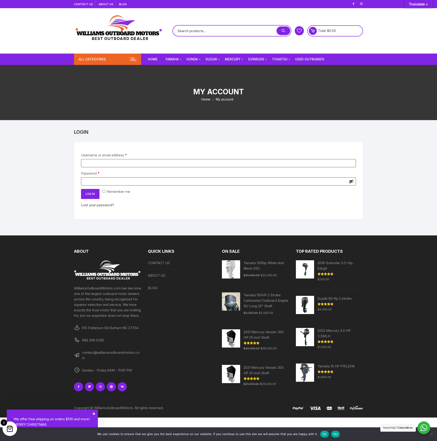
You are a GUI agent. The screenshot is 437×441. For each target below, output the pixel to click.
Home (153, 59)
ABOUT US (106, 4)
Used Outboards (309, 59)
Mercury (233, 59)
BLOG (123, 4)
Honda (192, 59)
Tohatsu (279, 59)
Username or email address (111, 154)
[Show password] (351, 181)
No (335, 434)
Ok (325, 434)
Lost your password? (97, 205)
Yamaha (172, 59)
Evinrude (256, 59)
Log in (90, 194)
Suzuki (211, 59)
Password (97, 173)
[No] (431, 434)
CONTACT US (83, 4)
